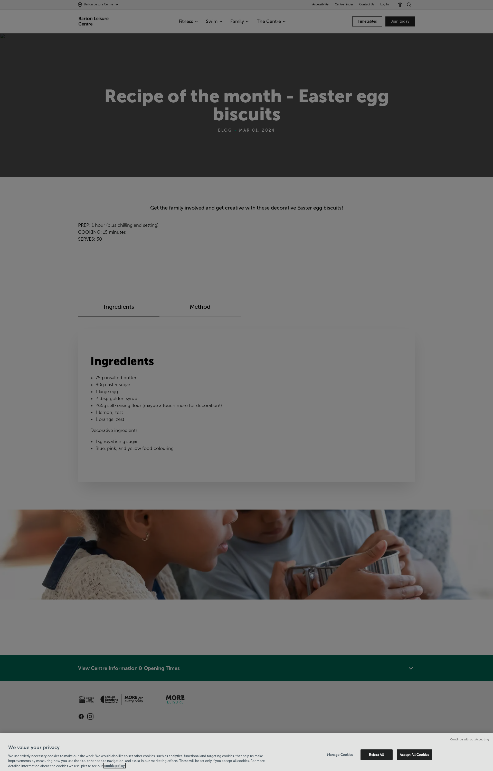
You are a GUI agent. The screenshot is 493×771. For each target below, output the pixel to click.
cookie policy (114, 766)
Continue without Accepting (469, 739)
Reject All (376, 755)
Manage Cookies (340, 755)
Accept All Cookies (414, 755)
